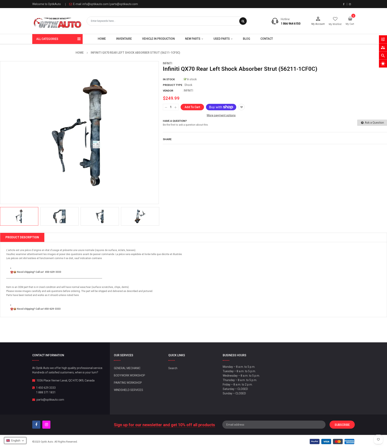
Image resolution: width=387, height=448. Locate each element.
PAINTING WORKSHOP (128, 382)
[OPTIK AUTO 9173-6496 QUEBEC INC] (332, 441)
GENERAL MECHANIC (127, 368)
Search (172, 368)
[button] (15, 440)
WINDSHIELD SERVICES (128, 390)
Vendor (168, 90)
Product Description (22, 237)
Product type (172, 84)
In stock (169, 79)
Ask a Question (374, 122)
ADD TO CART (251, 437)
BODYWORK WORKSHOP (129, 375)
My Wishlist (335, 24)
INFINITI (167, 63)
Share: (167, 139)
